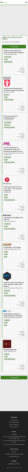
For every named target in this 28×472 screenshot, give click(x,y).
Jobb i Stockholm (14, 422)
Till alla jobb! (14, 46)
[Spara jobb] (23, 66)
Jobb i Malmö (14, 427)
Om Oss (14, 452)
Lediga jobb (14, 420)
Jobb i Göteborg (14, 424)
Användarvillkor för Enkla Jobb (14, 454)
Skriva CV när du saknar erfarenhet (14, 444)
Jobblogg (14, 434)
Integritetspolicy (14, 456)
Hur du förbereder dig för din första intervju (14, 441)
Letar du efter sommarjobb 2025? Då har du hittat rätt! (14, 437)
